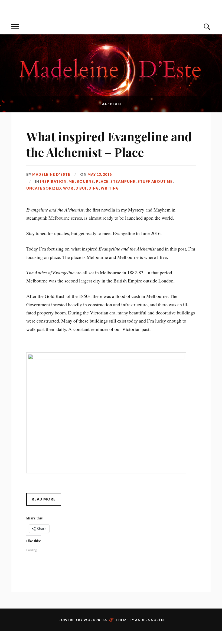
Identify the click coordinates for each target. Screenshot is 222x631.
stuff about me (155, 181)
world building (81, 188)
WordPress (95, 620)
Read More (44, 499)
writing (110, 188)
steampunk (123, 181)
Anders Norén (149, 620)
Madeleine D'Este (51, 174)
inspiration (53, 181)
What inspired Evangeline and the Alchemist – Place (109, 144)
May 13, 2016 (99, 174)
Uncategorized (43, 188)
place (102, 181)
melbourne (81, 181)
